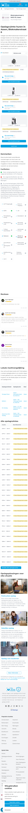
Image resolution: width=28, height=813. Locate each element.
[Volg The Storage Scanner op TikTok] (11, 706)
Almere (4, 734)
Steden (4, 761)
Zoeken (4, 773)
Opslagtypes (5, 770)
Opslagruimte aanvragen (7, 777)
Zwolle (15, 737)
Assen (25, 394)
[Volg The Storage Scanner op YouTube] (16, 706)
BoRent (4, 401)
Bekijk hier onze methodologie (9, 679)
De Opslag (5, 408)
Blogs (17, 753)
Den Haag (5, 725)
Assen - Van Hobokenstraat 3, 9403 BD (17, 415)
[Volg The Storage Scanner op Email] (22, 706)
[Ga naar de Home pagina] (5, 5)
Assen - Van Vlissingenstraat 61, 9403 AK (17, 401)
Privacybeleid (20, 772)
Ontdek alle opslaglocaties (10, 567)
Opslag (4, 781)
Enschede (16, 722)
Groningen (5, 737)
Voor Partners (20, 759)
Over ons (4, 764)
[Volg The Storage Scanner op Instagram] (14, 706)
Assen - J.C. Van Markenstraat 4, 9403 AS (17, 408)
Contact (4, 767)
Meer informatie (13, 673)
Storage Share (6, 394)
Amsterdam (5, 719)
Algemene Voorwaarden (20, 778)
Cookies (18, 775)
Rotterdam (5, 722)
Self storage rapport (21, 768)
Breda (14, 728)
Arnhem (4, 743)
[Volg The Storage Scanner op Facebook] (6, 706)
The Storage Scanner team (18, 678)
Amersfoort (16, 731)
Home (3, 753)
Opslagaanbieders (9, 9)
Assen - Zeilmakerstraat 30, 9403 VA (17, 394)
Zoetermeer (16, 743)
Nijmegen (16, 725)
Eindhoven (5, 731)
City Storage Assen (21, 9)
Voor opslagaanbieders (21, 763)
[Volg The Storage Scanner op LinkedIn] (8, 706)
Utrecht (4, 728)
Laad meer (14, 146)
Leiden (15, 740)
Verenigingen (20, 756)
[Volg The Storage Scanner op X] (19, 706)
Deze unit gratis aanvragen (14, 81)
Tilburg (4, 740)
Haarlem (15, 719)
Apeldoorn (16, 734)
